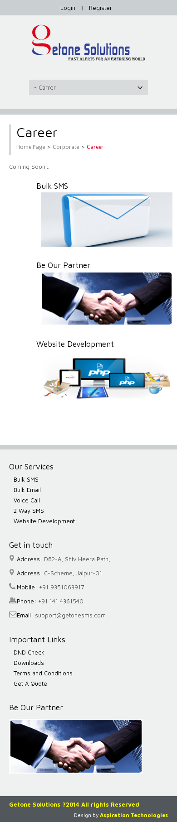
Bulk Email (27, 489)
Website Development (44, 521)
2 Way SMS (29, 510)
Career (95, 147)
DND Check (29, 652)
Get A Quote (30, 683)
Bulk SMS (26, 479)
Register (100, 7)
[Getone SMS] (88, 42)
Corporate (66, 147)
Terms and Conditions (43, 673)
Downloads (29, 662)
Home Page (30, 147)
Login (67, 7)
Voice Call (27, 500)
